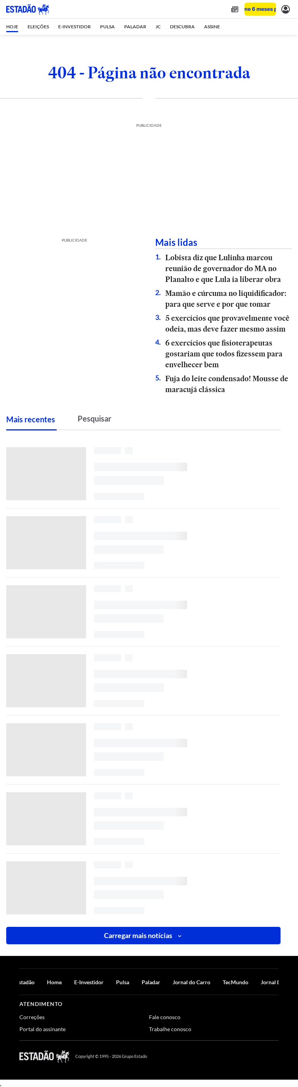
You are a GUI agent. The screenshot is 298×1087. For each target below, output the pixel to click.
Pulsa (122, 982)
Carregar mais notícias (138, 935)
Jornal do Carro (191, 982)
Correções (32, 1017)
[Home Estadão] (27, 9)
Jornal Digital (277, 982)
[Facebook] (219, 1056)
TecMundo (235, 982)
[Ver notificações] (285, 9)
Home (54, 982)
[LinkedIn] (275, 1056)
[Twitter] (237, 1056)
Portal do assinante (42, 1029)
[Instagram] (257, 1056)
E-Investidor (89, 982)
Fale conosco (164, 1017)
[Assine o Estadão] (260, 9)
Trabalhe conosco (170, 1029)
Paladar (151, 982)
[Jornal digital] (235, 9)
